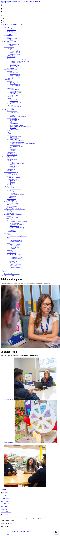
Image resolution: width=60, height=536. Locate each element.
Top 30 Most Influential (13, 203)
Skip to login (11, 1)
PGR (11, 147)
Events (8, 37)
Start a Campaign (14, 49)
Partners (12, 108)
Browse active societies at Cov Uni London (20, 59)
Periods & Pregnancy (15, 119)
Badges (9, 204)
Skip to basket (18, 1)
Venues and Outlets (11, 230)
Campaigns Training (15, 54)
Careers (9, 234)
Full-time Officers (14, 138)
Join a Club (13, 192)
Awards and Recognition (16, 67)
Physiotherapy (10, 200)
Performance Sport (11, 199)
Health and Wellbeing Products (17, 227)
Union (8, 243)
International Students (15, 92)
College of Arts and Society (17, 140)
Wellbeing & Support (12, 118)
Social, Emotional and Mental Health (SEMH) (21, 126)
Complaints (13, 251)
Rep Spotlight (13, 149)
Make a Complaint (5, 501)
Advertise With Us (11, 253)
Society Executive (14, 65)
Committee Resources (15, 62)
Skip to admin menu (27, 1)
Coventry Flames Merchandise (17, 224)
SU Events (9, 28)
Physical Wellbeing (14, 121)
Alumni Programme (12, 213)
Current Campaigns (15, 51)
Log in (3, 21)
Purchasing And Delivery (16, 267)
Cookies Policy (14, 263)
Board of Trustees (14, 255)
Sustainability (10, 238)
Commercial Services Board (17, 257)
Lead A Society (14, 64)
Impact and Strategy (15, 244)
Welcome (9, 34)
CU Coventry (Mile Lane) (16, 146)
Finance (12, 113)
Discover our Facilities (15, 189)
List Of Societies (14, 99)
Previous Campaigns (15, 52)
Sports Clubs (10, 103)
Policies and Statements (16, 240)
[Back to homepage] (5, 2)
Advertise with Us (5, 498)
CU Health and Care (15, 145)
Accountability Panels (15, 136)
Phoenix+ (9, 207)
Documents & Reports (15, 258)
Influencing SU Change (16, 245)
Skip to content (4, 1)
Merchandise (13, 196)
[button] (1, 4)
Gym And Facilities (11, 187)
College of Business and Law (17, 142)
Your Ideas (9, 153)
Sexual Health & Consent (16, 125)
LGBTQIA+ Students (15, 94)
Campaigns (9, 48)
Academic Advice (14, 112)
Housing (12, 115)
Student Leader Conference (13, 177)
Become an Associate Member (17, 228)
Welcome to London (12, 38)
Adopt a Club (13, 193)
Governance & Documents (13, 254)
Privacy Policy (13, 265)
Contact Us (9, 250)
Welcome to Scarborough (13, 44)
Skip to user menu (36, 1)
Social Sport (10, 96)
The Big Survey (11, 152)
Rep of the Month (14, 166)
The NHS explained (15, 129)
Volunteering (10, 105)
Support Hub (13, 128)
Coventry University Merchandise (18, 221)
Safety (11, 122)
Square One (10, 31)
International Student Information (18, 116)
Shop (8, 220)
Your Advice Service (12, 111)
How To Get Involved (15, 106)
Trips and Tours (11, 32)
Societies (9, 58)
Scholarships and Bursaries (13, 130)
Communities (10, 55)
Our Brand (12, 248)
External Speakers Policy (16, 264)
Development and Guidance (17, 194)
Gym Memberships (11, 57)
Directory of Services (6, 512)
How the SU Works (15, 247)
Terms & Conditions (12, 261)
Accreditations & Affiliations (17, 260)
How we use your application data (18, 236)
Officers (9, 135)
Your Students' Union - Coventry (12, 274)
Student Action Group (12, 68)
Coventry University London (17, 163)
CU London (13, 165)
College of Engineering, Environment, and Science (22, 143)
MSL (8, 534)
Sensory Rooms (14, 123)
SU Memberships (14, 226)
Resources (12, 150)
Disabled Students (14, 89)
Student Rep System (12, 139)
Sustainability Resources (16, 241)
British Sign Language (12, 206)
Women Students (14, 95)
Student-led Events (11, 30)
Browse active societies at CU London (19, 61)
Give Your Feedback (12, 155)
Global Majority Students (16, 91)
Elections (9, 133)
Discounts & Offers (11, 231)
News (8, 237)
